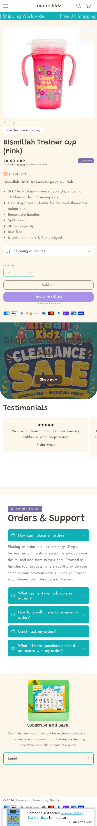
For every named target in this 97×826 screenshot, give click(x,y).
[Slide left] (5, 123)
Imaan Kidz (23, 800)
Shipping (21, 164)
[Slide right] (14, 123)
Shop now (48, 379)
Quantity (8, 265)
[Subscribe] (89, 758)
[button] (6, 6)
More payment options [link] (48, 303)
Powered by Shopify (46, 800)
